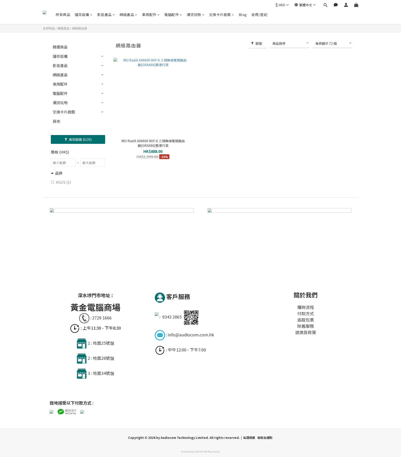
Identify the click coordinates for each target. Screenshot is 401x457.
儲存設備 (82, 14)
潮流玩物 (194, 14)
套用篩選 (80, 139)
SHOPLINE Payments (207, 451)
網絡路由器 (79, 28)
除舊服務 (305, 326)
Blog (243, 14)
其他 (56, 121)
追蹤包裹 (305, 320)
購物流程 (305, 307)
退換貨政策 (305, 332)
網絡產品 (127, 14)
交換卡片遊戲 (220, 14)
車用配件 (149, 14)
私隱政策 (249, 437)
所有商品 (63, 14)
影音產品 (104, 14)
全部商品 (49, 28)
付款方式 (305, 313)
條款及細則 (264, 437)
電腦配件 (171, 14)
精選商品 (60, 47)
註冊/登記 (260, 14)
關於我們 (306, 294)
